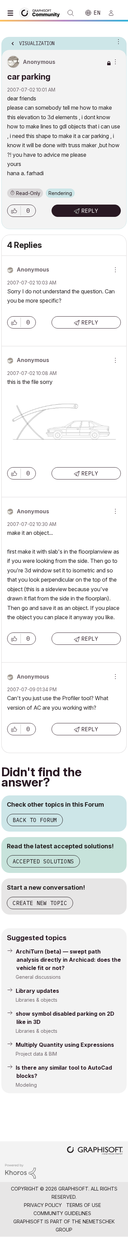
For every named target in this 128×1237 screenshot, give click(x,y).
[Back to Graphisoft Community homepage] (42, 12)
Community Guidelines (62, 1213)
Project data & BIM (36, 1054)
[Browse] (12, 13)
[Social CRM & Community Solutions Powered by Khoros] (20, 1170)
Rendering (60, 193)
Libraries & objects (36, 1000)
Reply (89, 210)
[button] (14, 211)
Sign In (114, 13)
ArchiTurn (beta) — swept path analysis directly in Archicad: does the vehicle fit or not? (68, 959)
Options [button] (117, 41)
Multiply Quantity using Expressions (65, 1044)
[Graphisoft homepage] (95, 1151)
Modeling (26, 1085)
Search (71, 13)
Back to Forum (35, 820)
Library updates (37, 990)
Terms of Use (83, 1205)
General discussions (38, 977)
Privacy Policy (43, 1205)
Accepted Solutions (43, 861)
